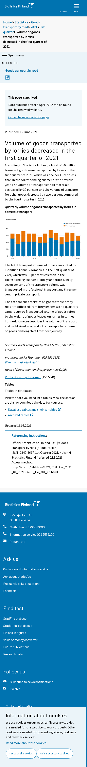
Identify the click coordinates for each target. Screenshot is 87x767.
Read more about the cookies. (26, 743)
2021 (34, 27)
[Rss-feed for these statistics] (7, 79)
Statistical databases (17, 625)
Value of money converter (20, 640)
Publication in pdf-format (23, 377)
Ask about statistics (17, 576)
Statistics (21, 22)
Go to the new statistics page (28, 117)
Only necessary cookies (54, 753)
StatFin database (15, 618)
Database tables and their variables (32, 409)
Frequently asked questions (21, 583)
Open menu (16, 55)
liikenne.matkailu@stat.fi (22, 362)
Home (7, 22)
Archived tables (18, 415)
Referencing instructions (29, 435)
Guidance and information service (25, 569)
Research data (13, 654)
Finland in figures (14, 632)
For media (10, 590)
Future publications (16, 647)
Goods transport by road (21, 70)
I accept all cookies (21, 753)
